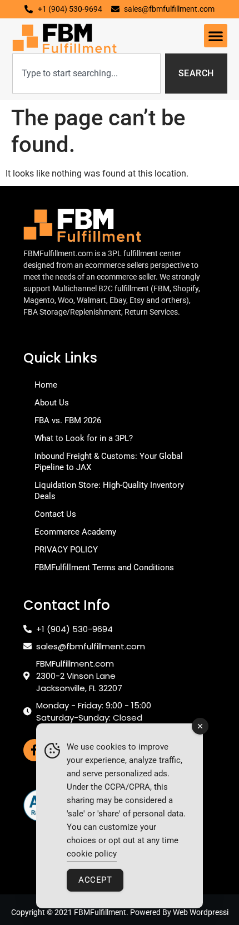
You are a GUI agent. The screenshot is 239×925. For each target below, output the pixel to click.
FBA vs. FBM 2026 (67, 420)
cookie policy (92, 854)
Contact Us (55, 514)
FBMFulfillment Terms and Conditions (104, 567)
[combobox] (86, 73)
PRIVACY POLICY (66, 550)
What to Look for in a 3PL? (83, 438)
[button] (215, 35)
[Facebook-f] (34, 750)
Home (45, 385)
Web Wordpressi (200, 912)
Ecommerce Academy (75, 532)
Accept (95, 880)
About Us (51, 403)
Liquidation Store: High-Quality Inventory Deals (109, 490)
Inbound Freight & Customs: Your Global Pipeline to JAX (108, 461)
